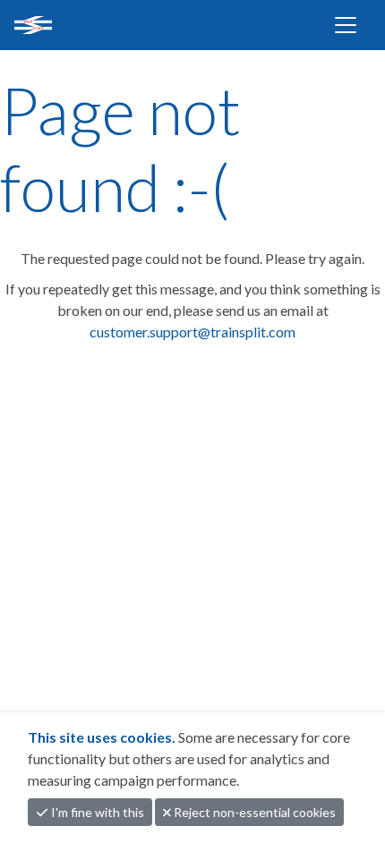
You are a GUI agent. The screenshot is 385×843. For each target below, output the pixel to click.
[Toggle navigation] (346, 25)
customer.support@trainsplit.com (192, 331)
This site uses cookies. (103, 736)
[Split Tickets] (91, 25)
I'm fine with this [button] (96, 812)
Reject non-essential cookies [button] (253, 812)
